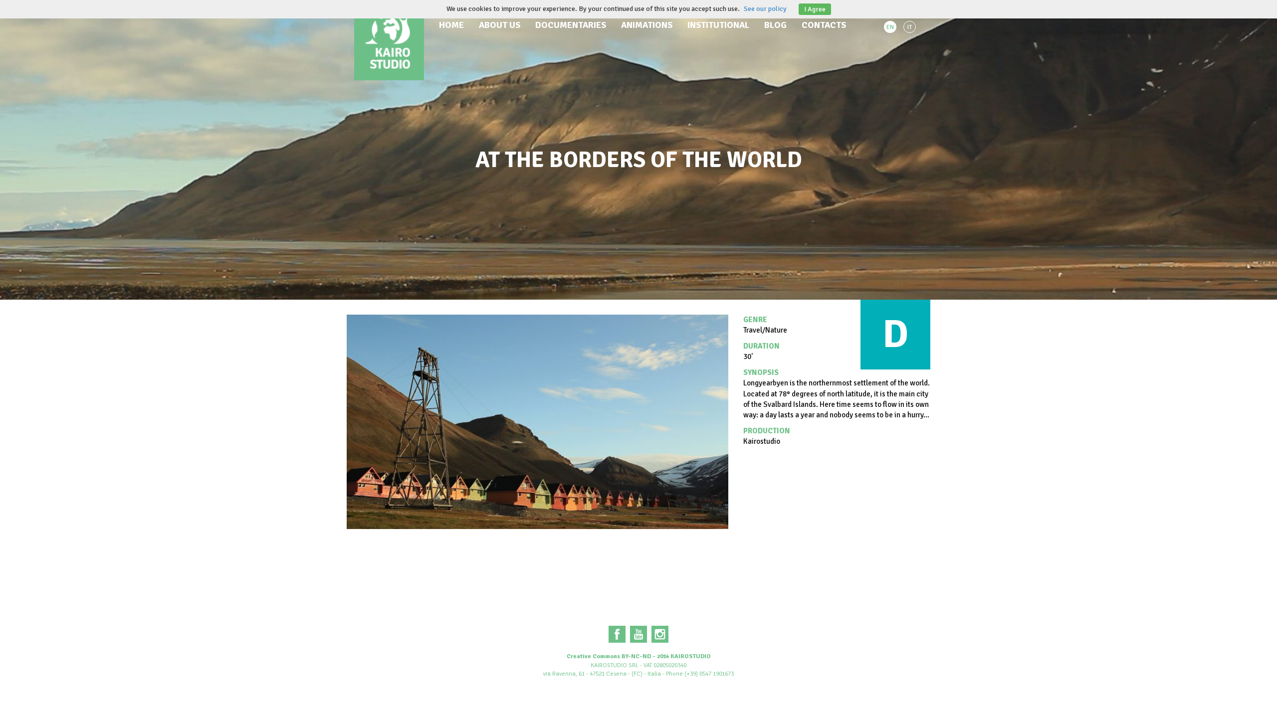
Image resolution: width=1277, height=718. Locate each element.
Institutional (718, 24)
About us (499, 24)
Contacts (824, 24)
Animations (646, 24)
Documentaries (570, 24)
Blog (775, 24)
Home (451, 24)
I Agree (815, 9)
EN (890, 27)
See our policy (765, 8)
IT (909, 27)
